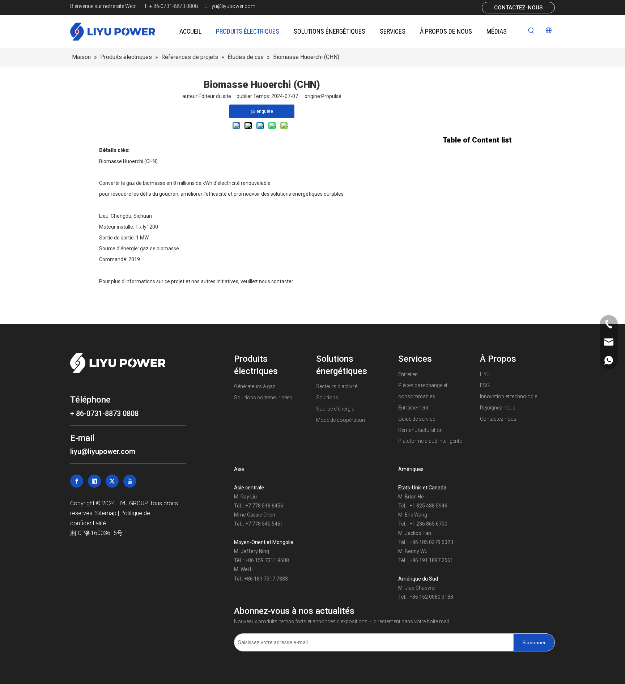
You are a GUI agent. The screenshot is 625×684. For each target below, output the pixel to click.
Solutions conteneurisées (263, 397)
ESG (485, 385)
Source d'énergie (335, 409)
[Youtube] (129, 481)
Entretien (408, 374)
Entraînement (413, 408)
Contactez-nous (498, 419)
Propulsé (331, 96)
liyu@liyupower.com (232, 6)
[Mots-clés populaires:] (531, 30)
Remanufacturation (420, 430)
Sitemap (106, 513)
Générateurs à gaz (254, 386)
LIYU (485, 374)
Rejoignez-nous (497, 408)
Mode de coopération (340, 420)
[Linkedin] (94, 481)
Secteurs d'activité (336, 386)
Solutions (327, 397)
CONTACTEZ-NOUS (518, 7)
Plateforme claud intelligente (430, 441)
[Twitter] (112, 481)
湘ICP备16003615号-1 (99, 533)
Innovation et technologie (508, 396)
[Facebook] (76, 481)
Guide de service (416, 419)
